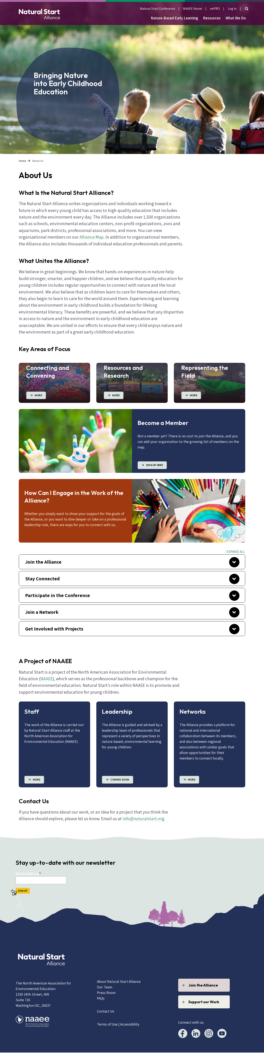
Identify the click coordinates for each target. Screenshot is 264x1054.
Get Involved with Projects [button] (54, 628)
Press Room (106, 992)
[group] (132, 561)
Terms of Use (107, 1024)
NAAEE (46, 678)
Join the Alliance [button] (43, 561)
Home (22, 161)
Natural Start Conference (157, 8)
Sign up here (154, 465)
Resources (212, 17)
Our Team (104, 987)
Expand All (235, 551)
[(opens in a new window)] (41, 970)
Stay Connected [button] (42, 578)
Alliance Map (91, 237)
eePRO (215, 8)
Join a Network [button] (41, 612)
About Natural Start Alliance (119, 981)
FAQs (101, 998)
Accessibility (129, 1024)
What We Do (236, 17)
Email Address (27, 873)
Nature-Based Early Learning (174, 17)
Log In (232, 8)
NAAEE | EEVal (39, 13)
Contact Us (105, 1011)
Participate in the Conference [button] (57, 595)
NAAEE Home (192, 8)
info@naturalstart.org (143, 818)
